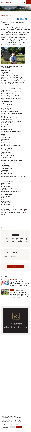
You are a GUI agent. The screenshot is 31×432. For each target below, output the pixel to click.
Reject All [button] (12, 427)
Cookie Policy (6, 427)
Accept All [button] (19, 427)
